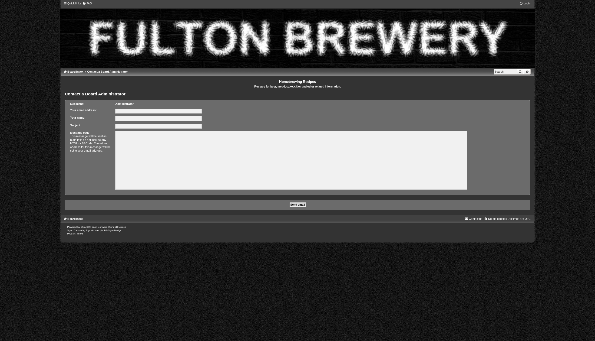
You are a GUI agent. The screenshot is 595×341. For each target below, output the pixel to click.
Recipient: (77, 104)
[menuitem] (87, 3)
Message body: (80, 132)
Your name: (77, 117)
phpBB (84, 227)
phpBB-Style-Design (111, 230)
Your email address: (83, 110)
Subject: (75, 125)
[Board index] (297, 34)
